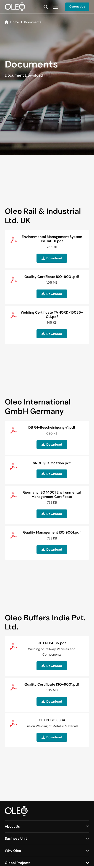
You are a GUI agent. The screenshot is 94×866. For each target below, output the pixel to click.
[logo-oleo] (15, 6)
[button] (45, 7)
